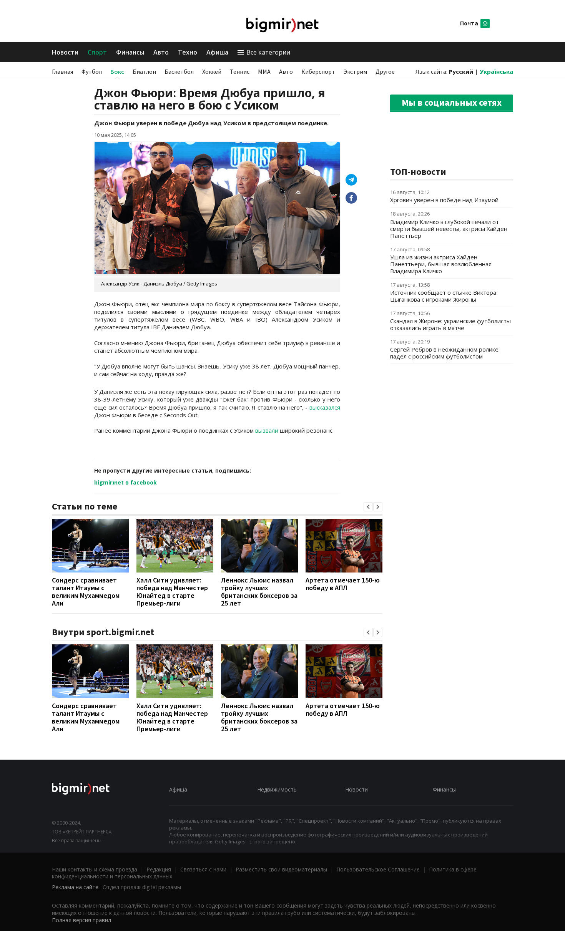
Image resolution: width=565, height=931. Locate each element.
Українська (496, 71)
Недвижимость (277, 789)
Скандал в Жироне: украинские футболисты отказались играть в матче (450, 324)
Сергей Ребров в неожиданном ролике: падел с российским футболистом (445, 352)
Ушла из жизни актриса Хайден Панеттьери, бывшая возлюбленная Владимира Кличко (441, 264)
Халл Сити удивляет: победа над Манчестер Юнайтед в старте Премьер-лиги (172, 591)
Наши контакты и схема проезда (94, 869)
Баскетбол (179, 71)
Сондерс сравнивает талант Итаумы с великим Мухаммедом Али (86, 591)
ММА (264, 71)
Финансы (130, 52)
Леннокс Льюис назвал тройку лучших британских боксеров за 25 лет (259, 591)
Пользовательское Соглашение (378, 869)
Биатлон (144, 71)
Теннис (239, 71)
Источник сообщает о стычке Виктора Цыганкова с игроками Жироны (443, 296)
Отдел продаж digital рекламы (142, 887)
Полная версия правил (81, 920)
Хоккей (211, 71)
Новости (65, 52)
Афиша (217, 52)
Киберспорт (318, 71)
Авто (161, 52)
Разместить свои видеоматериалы (281, 869)
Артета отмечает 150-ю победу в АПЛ (343, 584)
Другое (385, 71)
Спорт (97, 52)
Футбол (91, 71)
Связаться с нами (203, 869)
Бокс (117, 71)
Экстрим (355, 71)
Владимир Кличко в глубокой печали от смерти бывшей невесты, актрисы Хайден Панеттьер (448, 228)
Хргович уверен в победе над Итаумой (444, 200)
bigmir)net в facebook (125, 482)
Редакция (158, 869)
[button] (368, 506)
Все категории (268, 52)
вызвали (266, 430)
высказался (324, 407)
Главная (62, 71)
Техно (187, 52)
